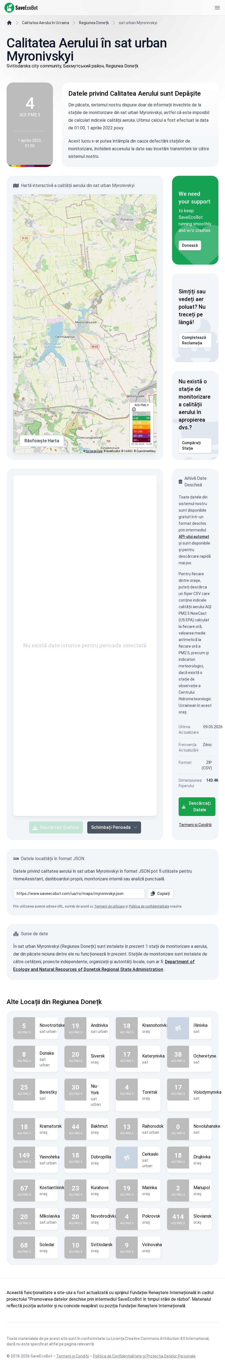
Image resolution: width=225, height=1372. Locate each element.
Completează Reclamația (194, 340)
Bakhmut (99, 1126)
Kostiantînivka (53, 1187)
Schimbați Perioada (111, 827)
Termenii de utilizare (109, 906)
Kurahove (100, 1187)
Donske (47, 1053)
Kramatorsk (51, 1126)
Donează (190, 245)
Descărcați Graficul (59, 827)
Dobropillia (101, 1157)
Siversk (98, 1056)
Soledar (47, 1244)
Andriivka (99, 1025)
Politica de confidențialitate (149, 906)
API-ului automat (194, 536)
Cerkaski (150, 1154)
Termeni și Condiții (195, 825)
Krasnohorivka (155, 1025)
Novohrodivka (104, 1216)
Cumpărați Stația (191, 445)
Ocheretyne (204, 1056)
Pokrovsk (151, 1216)
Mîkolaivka (50, 1216)
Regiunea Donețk (94, 23)
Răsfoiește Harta (41, 440)
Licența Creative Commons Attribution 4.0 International (160, 1338)
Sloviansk (202, 1216)
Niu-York (95, 1089)
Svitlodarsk (102, 1244)
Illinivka (200, 1025)
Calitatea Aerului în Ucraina (45, 23)
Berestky (48, 1092)
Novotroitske (52, 1025)
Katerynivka (153, 1056)
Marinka (149, 1187)
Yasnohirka (50, 1157)
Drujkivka (201, 1157)
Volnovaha (152, 1244)
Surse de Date (94, 451)
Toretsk (150, 1092)
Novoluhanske (206, 1126)
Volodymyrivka (207, 1092)
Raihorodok (153, 1126)
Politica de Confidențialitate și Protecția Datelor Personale (144, 1356)
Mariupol (201, 1187)
